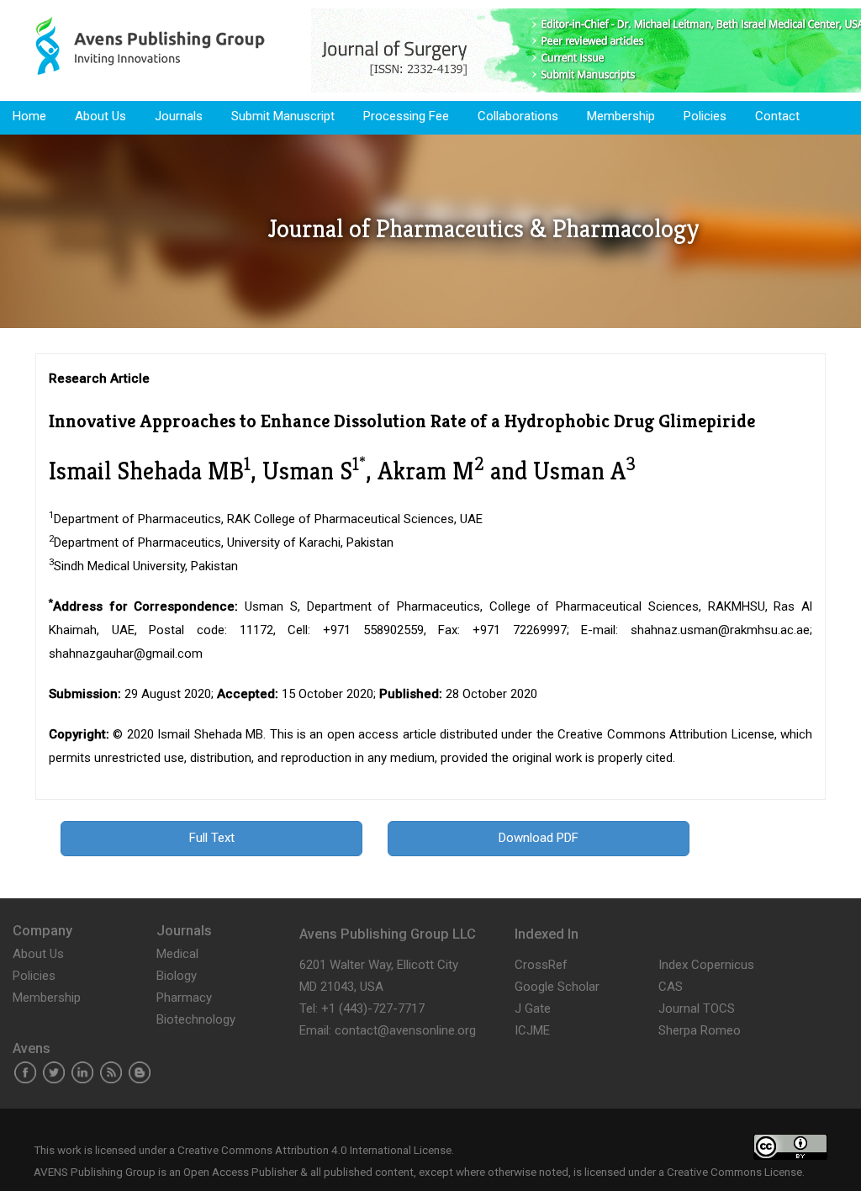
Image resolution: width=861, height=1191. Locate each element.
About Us (100, 116)
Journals (179, 116)
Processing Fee (406, 116)
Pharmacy (184, 997)
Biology (176, 975)
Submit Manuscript (283, 116)
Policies (705, 116)
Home (29, 116)
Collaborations (518, 116)
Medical (177, 953)
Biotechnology (195, 1019)
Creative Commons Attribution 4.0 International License (314, 1150)
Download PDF (538, 837)
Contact (777, 116)
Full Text (212, 837)
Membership (621, 116)
